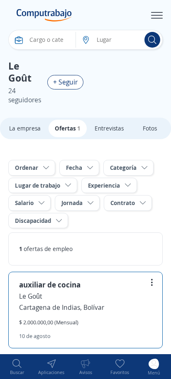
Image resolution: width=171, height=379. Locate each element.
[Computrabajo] (44, 15)
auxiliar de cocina (50, 285)
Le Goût (30, 296)
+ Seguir (65, 82)
